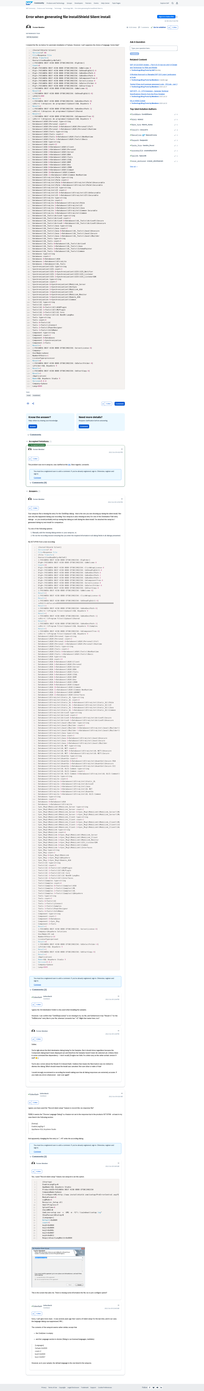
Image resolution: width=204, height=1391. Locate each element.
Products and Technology (55, 3)
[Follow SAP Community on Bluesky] (153, 1387)
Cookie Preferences (105, 1387)
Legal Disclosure (73, 1387)
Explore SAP (164, 3)
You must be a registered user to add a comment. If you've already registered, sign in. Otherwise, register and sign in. (74, 472)
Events (96, 3)
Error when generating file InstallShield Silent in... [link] (89, 8)
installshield (36, 395)
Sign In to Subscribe (166, 16)
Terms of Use (52, 1387)
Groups (69, 3)
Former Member (39, 27)
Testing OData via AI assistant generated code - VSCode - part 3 (153, 84)
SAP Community (30, 8)
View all (133, 167)
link (69, 465)
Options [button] (177, 17)
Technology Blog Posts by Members (145, 80)
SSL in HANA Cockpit (137, 101)
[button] (169, 27)
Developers (79, 3)
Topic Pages (116, 3)
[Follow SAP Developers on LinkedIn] (161, 1387)
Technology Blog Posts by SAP (143, 70)
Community (39, 3)
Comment (120, 404)
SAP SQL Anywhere (32, 37)
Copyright (62, 1387)
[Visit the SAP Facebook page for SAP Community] (150, 1387)
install (28, 395)
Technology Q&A (68, 8)
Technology (57, 8)
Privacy (43, 1387)
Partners (88, 3)
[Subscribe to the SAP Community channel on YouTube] (157, 1387)
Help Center (105, 3)
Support (93, 1387)
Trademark (85, 1387)
